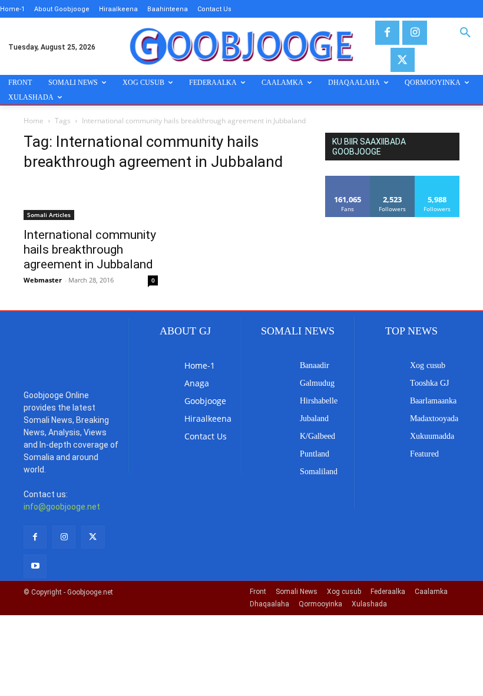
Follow (392, 180)
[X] (403, 60)
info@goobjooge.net (62, 506)
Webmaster (43, 279)
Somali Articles (49, 215)
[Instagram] (414, 33)
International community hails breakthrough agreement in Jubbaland (90, 249)
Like (348, 180)
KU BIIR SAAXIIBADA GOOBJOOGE (369, 146)
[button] (465, 33)
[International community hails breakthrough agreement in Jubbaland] (91, 201)
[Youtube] (35, 565)
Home (34, 121)
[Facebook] (387, 33)
